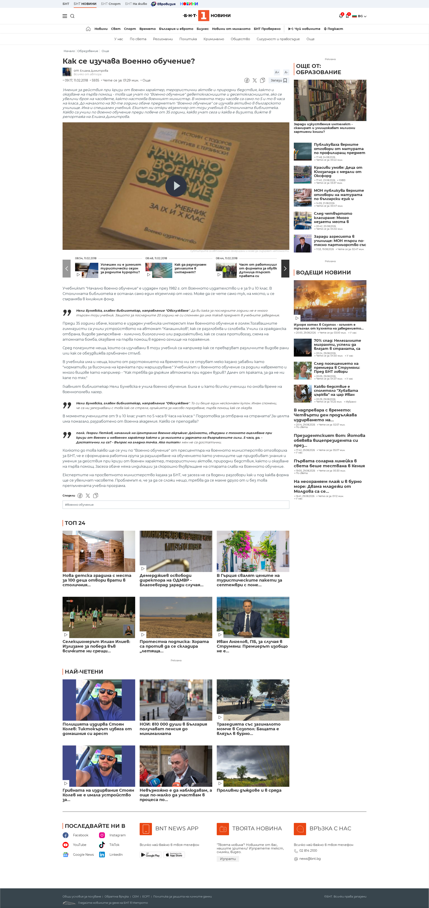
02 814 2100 (308, 850)
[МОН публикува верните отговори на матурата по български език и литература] (303, 198)
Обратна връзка (117, 896)
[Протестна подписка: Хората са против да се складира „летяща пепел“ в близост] (176, 617)
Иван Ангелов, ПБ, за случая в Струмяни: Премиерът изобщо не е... (252, 646)
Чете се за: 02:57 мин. (332, 425)
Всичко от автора (87, 74)
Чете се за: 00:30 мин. (332, 471)
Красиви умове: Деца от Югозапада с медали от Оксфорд (338, 172)
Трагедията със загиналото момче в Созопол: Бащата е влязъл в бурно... (249, 729)
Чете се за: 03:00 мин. (333, 333)
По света (138, 39)
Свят (116, 29)
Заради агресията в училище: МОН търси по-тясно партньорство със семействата (340, 241)
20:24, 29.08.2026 (326, 353)
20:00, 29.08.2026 (306, 333)
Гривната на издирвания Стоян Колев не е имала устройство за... (98, 795)
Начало (69, 51)
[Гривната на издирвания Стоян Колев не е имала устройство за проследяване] (99, 766)
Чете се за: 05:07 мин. (332, 450)
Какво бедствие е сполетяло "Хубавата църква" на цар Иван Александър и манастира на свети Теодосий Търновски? (339, 391)
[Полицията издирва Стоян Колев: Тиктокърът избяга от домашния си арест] (99, 700)
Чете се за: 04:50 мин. (329, 356)
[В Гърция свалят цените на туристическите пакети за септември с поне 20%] (253, 551)
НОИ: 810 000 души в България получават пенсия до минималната (173, 729)
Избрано (351, 402)
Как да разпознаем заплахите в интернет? (190, 268)
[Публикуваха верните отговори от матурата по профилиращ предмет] (303, 152)
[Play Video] (176, 186)
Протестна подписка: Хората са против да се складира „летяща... (174, 646)
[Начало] (88, 28)
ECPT (146, 896)
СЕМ (135, 896)
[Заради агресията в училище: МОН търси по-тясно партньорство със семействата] (303, 244)
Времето (147, 29)
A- (286, 72)
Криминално (214, 39)
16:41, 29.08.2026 (305, 496)
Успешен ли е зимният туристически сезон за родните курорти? (121, 268)
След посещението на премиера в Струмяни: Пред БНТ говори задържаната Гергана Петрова (337, 368)
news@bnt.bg (310, 858)
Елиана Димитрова (94, 70)
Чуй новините (307, 29)
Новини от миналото (231, 29)
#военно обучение (79, 504)
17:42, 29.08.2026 (305, 450)
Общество (240, 39)
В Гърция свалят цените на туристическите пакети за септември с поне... (249, 580)
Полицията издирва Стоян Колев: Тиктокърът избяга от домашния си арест (97, 729)
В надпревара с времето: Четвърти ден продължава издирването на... (325, 415)
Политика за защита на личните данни (182, 896)
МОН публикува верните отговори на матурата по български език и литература (339, 195)
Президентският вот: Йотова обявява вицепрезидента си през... (329, 440)
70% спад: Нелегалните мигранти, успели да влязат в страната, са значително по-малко (337, 345)
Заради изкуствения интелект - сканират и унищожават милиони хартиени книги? (324, 128)
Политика (188, 39)
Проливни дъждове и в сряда (249, 790)
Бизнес (203, 29)
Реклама (176, 660)
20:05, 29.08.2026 (326, 376)
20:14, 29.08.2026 (305, 425)
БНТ (66, 4)
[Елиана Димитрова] (68, 72)
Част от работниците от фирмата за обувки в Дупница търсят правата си (260, 270)
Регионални (163, 39)
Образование (87, 51)
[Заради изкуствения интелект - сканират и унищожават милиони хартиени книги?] (330, 100)
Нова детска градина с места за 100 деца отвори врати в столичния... (97, 580)
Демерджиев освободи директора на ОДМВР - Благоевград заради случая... (172, 580)
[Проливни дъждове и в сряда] (253, 766)
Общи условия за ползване (82, 896)
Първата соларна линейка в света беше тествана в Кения (329, 463)
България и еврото (176, 29)
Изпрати (228, 859)
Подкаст (335, 29)
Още (311, 39)
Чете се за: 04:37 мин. (329, 379)
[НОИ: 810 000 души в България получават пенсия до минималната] (176, 700)
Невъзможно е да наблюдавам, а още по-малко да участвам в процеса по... (176, 795)
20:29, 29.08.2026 (325, 399)
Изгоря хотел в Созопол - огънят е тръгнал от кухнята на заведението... (329, 326)
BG (361, 16)
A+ (277, 72)
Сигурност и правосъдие (278, 39)
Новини (101, 29)
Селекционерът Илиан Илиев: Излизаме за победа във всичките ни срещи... (96, 646)
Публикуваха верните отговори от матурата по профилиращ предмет (339, 149)
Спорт (130, 29)
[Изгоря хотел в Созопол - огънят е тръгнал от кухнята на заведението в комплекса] (330, 300)
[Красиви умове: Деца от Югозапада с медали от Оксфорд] (303, 175)
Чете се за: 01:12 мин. (331, 496)
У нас (118, 39)
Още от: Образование (318, 69)
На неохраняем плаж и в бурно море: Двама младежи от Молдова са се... (328, 486)
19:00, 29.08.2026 (305, 471)
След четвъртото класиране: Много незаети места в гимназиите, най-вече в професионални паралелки (338, 218)
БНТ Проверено (267, 29)
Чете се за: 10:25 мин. (329, 402)
